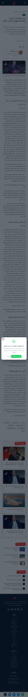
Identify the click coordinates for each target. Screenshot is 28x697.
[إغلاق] (3, 339)
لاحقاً (8, 356)
